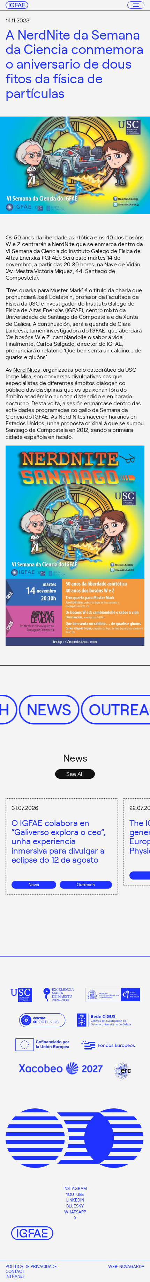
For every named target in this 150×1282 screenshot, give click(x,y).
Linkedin (75, 1200)
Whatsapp (75, 1211)
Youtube (75, 1194)
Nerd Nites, (27, 369)
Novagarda (131, 1266)
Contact (15, 1271)
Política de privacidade (31, 1266)
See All (75, 773)
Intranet (15, 1276)
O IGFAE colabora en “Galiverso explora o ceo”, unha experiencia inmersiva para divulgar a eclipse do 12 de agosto (58, 841)
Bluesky (75, 1206)
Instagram (75, 1188)
